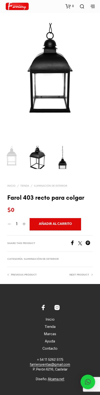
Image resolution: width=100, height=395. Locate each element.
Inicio (11, 186)
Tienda (24, 186)
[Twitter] (81, 243)
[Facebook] (74, 243)
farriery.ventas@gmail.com (50, 364)
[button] (70, 6)
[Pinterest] (89, 243)
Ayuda (50, 341)
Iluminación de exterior (50, 186)
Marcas (50, 334)
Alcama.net (56, 379)
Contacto (50, 348)
